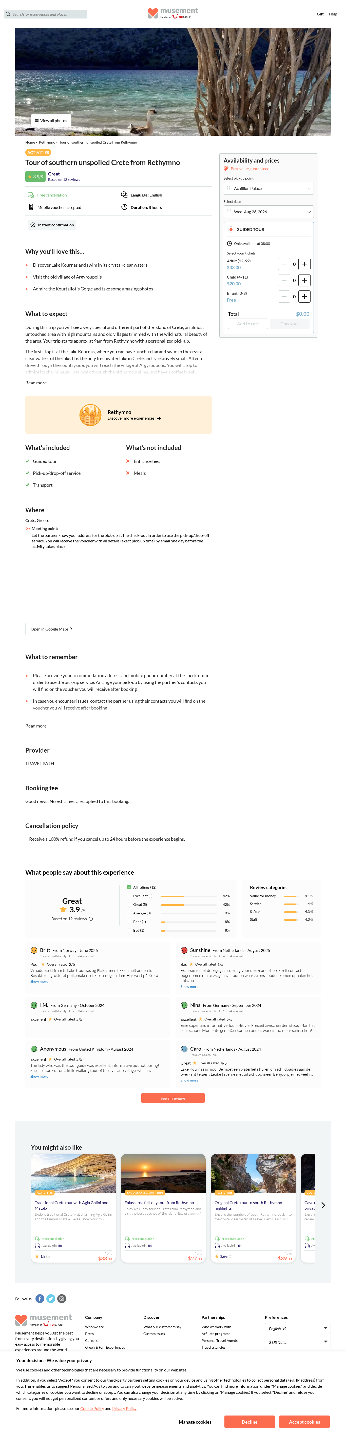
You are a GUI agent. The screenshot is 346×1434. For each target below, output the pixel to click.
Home (30, 142)
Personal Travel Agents (220, 1340)
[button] (269, 229)
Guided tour (250, 229)
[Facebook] (39, 1298)
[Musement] (173, 14)
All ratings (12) (144, 887)
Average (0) (142, 913)
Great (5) (140, 904)
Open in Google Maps (50, 628)
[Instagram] (61, 1298)
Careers (91, 1340)
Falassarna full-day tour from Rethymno (159, 1202)
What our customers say (162, 1327)
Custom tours (154, 1333)
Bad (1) (138, 930)
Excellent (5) (142, 896)
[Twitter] (50, 1298)
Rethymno (47, 142)
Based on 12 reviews (64, 179)
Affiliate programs (216, 1333)
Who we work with (216, 1327)
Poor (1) (139, 921)
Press (89, 1333)
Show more (39, 981)
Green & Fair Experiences (105, 1347)
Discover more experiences (131, 418)
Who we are (94, 1327)
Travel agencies (213, 1347)
